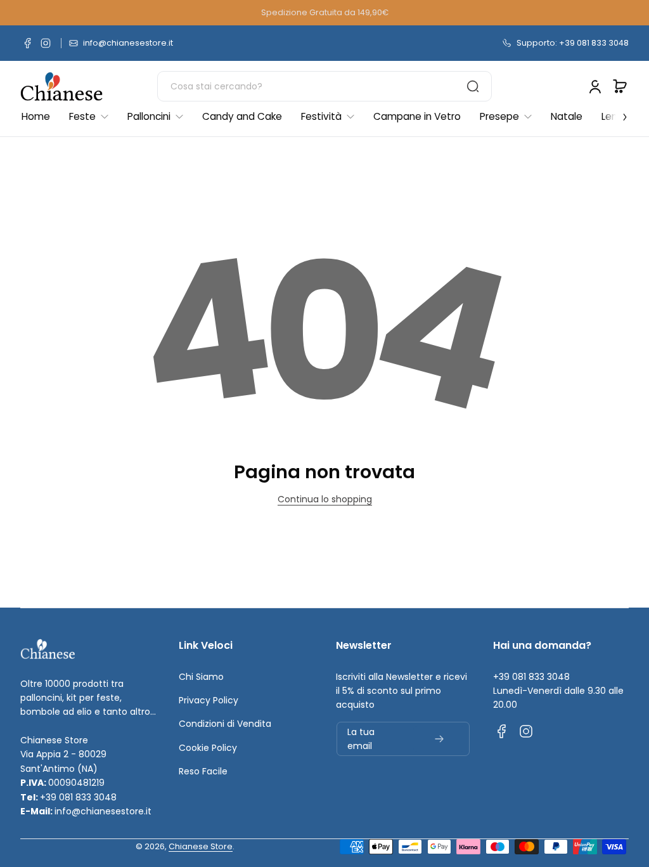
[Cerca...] (473, 86)
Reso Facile (203, 771)
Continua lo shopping (325, 499)
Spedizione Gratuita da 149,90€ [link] (325, 12)
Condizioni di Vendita (225, 723)
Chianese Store (201, 846)
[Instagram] (45, 43)
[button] (620, 86)
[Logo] (61, 86)
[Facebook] (27, 43)
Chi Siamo (201, 676)
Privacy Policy (208, 700)
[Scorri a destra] (616, 113)
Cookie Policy (208, 747)
